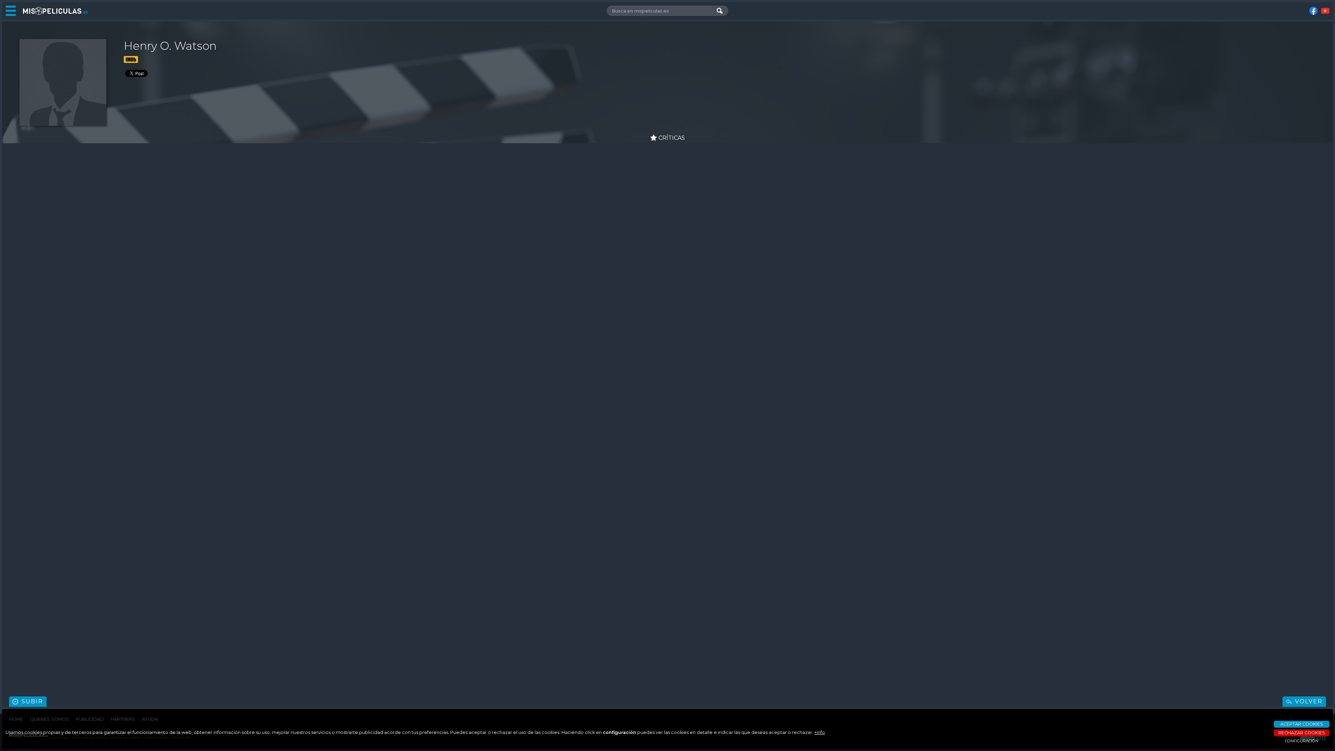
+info (819, 732)
